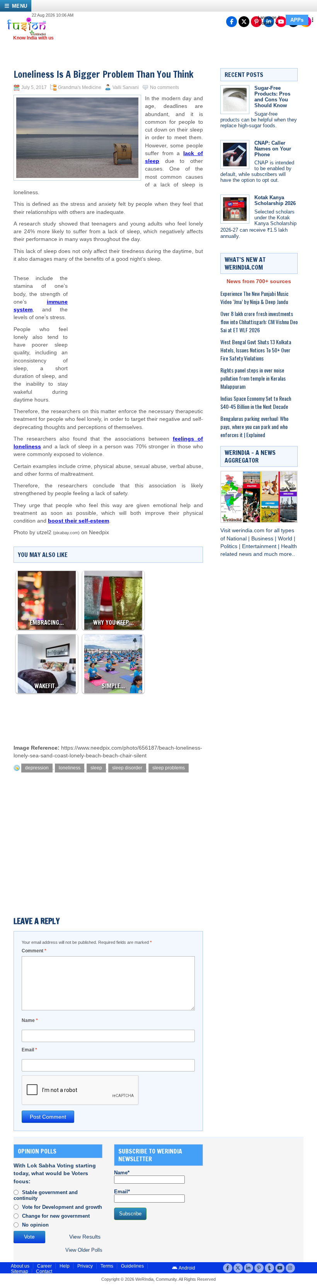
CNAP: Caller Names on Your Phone (272, 148)
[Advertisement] (135, 325)
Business (263, 539)
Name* (122, 1173)
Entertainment (260, 546)
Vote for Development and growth (62, 1207)
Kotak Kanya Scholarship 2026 (275, 200)
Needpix (99, 532)
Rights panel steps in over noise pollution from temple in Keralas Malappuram (253, 378)
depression (37, 768)
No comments (164, 87)
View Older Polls (83, 1250)
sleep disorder (127, 768)
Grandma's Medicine (79, 87)
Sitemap (19, 1271)
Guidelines (132, 1266)
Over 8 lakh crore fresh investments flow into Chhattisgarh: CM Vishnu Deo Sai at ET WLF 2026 (259, 321)
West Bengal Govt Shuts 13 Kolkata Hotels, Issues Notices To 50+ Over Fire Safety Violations (255, 350)
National (237, 539)
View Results (85, 1237)
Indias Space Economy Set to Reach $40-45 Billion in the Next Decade (255, 402)
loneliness (69, 768)
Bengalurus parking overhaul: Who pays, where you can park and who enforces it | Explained (254, 426)
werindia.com (249, 530)
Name (30, 1020)
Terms (107, 1266)
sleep (96, 768)
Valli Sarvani (125, 87)
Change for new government (56, 1216)
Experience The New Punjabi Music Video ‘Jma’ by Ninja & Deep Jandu (254, 297)
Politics (229, 546)
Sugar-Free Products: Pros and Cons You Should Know (272, 96)
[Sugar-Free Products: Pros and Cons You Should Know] (234, 99)
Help (65, 1266)
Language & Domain (269, 20)
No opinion (35, 1225)
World (286, 539)
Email (29, 1050)
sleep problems (168, 768)
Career (44, 1266)
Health (289, 546)
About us (20, 1266)
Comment (34, 950)
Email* (122, 1191)
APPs (296, 20)
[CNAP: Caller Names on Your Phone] (234, 154)
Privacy (85, 1266)
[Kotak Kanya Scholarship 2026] (234, 209)
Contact (44, 1271)
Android (186, 1268)
